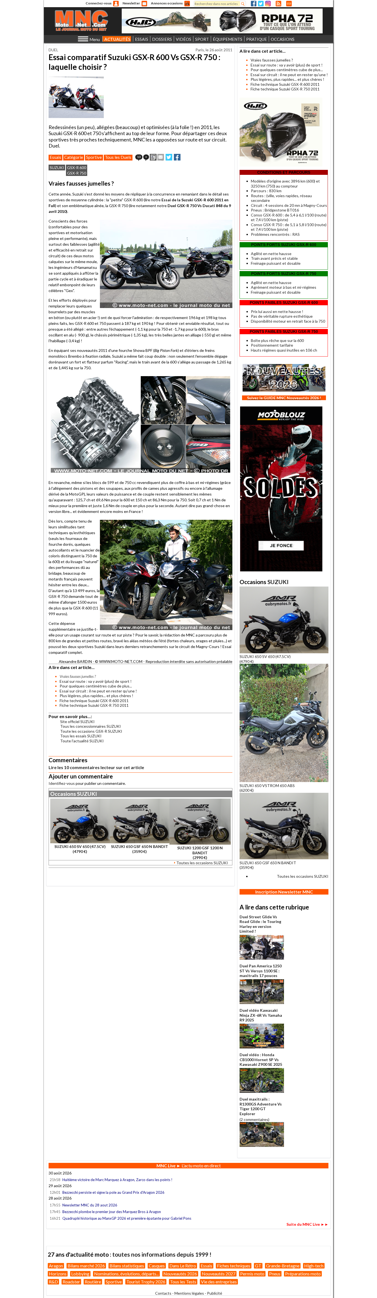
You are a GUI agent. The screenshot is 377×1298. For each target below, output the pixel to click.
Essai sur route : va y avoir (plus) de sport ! (96, 681)
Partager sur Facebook (177, 157)
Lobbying (80, 1273)
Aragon (56, 1265)
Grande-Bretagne (282, 1265)
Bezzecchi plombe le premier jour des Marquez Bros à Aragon (111, 1211)
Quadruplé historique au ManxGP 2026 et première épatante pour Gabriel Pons (126, 1218)
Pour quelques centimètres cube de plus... (96, 686)
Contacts (163, 1293)
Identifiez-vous (62, 783)
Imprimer (153, 157)
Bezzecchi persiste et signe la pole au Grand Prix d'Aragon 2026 (113, 1192)
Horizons (58, 1273)
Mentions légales (189, 1293)
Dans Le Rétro (182, 1265)
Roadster (71, 1281)
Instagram (268, 3)
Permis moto (252, 1273)
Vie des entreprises (219, 1281)
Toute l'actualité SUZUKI (82, 740)
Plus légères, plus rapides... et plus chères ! (96, 695)
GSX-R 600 (76, 167)
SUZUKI (57, 167)
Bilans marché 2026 (86, 1265)
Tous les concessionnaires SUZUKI (90, 726)
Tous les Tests (183, 1281)
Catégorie (73, 157)
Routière (93, 1281)
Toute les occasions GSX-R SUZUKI (91, 731)
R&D (53, 1281)
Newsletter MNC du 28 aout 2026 (89, 1205)
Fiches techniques (233, 1265)
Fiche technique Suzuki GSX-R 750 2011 (94, 705)
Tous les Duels (118, 157)
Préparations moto (303, 1273)
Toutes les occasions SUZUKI (202, 862)
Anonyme (116, 3)
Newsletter (131, 3)
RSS (278, 3)
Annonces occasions (167, 3)
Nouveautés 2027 (218, 1273)
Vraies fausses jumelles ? (272, 60)
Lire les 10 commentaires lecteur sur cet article (96, 767)
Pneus (274, 1273)
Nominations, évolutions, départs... (126, 1273)
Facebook (253, 3)
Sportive (94, 157)
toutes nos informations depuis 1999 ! (161, 1254)
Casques (157, 1265)
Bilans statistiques (127, 1265)
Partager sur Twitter (169, 157)
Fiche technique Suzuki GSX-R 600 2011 (94, 700)
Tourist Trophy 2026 (145, 1281)
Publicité (214, 1293)
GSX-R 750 (76, 173)
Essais (55, 157)
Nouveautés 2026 (180, 1273)
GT (258, 1265)
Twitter (261, 3)
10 (139, 157)
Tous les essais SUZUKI (81, 736)
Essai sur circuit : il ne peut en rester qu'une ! (98, 691)
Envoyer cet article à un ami (160, 157)
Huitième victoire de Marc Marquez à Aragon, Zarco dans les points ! (117, 1179)
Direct (289, 3)
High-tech (313, 1265)
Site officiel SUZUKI (77, 721)
